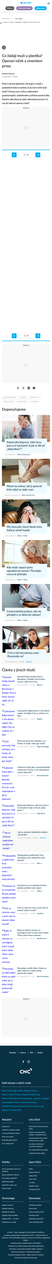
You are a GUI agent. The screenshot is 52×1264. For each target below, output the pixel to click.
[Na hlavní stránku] (26, 3)
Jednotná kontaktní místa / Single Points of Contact (25, 1255)
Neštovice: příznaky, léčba (11, 1130)
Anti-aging (18, 18)
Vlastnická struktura (33, 1252)
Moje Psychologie (9, 1091)
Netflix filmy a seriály (9, 1222)
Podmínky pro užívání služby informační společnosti (25, 1246)
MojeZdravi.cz (7, 18)
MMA (31, 1169)
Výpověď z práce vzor (9, 1185)
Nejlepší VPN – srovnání (10, 1219)
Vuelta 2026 (16, 1110)
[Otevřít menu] (48, 3)
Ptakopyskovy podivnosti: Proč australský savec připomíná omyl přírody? (31, 857)
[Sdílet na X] (23, 388)
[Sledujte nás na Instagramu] (29, 1062)
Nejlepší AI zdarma (8, 1212)
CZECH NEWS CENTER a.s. (35, 1232)
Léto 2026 (34, 1119)
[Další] (37, 154)
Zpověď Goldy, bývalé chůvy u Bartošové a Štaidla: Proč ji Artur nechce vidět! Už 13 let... (31, 679)
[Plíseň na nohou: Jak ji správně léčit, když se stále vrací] (26, 472)
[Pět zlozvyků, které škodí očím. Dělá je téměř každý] (26, 513)
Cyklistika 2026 (34, 1189)
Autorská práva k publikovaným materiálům (25, 1243)
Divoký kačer (6, 1188)
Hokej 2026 (33, 1176)
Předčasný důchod (35, 1205)
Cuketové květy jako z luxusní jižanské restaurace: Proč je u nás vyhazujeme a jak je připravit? (33, 769)
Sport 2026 (35, 1162)
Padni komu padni (8, 1182)
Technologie (8, 1198)
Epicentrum (6, 1126)
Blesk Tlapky (24, 1091)
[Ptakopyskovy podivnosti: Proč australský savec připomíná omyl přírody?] (9, 867)
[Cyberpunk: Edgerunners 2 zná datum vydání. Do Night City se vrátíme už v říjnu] (9, 723)
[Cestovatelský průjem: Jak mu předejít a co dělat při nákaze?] (26, 597)
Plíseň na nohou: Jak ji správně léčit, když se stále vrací (24, 488)
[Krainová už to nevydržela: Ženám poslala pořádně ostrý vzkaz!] (9, 894)
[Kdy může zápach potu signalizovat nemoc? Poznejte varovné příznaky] (26, 553)
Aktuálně (6, 1119)
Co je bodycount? (8, 1143)
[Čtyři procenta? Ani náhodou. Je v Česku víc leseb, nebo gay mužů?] (9, 751)
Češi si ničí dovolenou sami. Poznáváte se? (23, 655)
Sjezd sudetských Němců (10, 1175)
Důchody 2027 (34, 1215)
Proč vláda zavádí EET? (10, 1178)
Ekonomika (35, 1198)
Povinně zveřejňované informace (26, 1258)
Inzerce (23, 1053)
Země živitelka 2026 (36, 1222)
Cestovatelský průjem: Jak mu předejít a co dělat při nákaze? (24, 613)
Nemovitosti (14, 1098)
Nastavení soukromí (18, 1252)
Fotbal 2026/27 (34, 1172)
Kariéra (40, 1053)
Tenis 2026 (33, 1179)
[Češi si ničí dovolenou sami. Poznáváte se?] (26, 639)
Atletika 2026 (34, 1186)
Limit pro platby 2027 (36, 1212)
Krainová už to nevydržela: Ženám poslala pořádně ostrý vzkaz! (31, 886)
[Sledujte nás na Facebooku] (23, 1062)
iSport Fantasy (15, 1095)
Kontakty (12, 1053)
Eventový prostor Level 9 (21, 1106)
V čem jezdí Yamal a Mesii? (11, 1133)
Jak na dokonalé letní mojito (38, 1150)
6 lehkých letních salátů (37, 1153)
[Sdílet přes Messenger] (34, 388)
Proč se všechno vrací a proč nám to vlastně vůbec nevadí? (32, 909)
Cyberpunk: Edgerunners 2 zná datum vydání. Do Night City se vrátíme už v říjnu (33, 713)
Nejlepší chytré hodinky (10, 1215)
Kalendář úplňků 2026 (9, 1140)
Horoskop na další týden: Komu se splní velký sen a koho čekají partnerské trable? (31, 970)
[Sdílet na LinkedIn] (29, 388)
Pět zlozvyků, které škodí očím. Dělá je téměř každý (24, 529)
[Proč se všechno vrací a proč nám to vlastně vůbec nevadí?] (9, 916)
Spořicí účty (33, 1208)
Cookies (39, 1249)
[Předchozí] (14, 154)
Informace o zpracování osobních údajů (22, 1249)
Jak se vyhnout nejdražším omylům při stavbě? (33, 833)
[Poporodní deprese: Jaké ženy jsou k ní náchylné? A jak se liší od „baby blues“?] (26, 428)
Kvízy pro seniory (8, 1137)
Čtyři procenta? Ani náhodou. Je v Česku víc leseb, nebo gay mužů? (31, 742)
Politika (6, 1162)
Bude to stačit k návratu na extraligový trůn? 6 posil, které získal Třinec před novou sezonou (32, 932)
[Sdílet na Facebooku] (18, 388)
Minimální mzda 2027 (36, 1219)
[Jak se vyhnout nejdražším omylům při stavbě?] (9, 840)
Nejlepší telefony (8, 1208)
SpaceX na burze (7, 1205)
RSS (31, 1053)
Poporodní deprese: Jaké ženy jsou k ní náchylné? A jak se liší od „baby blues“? (26, 445)
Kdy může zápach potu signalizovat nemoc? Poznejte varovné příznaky (24, 571)
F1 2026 (32, 1183)
